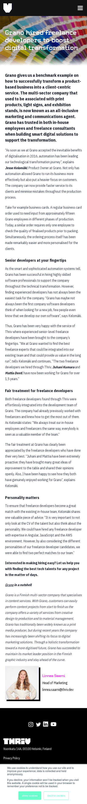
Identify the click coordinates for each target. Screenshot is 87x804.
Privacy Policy (11, 758)
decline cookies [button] (56, 795)
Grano (9, 585)
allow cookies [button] (30, 795)
